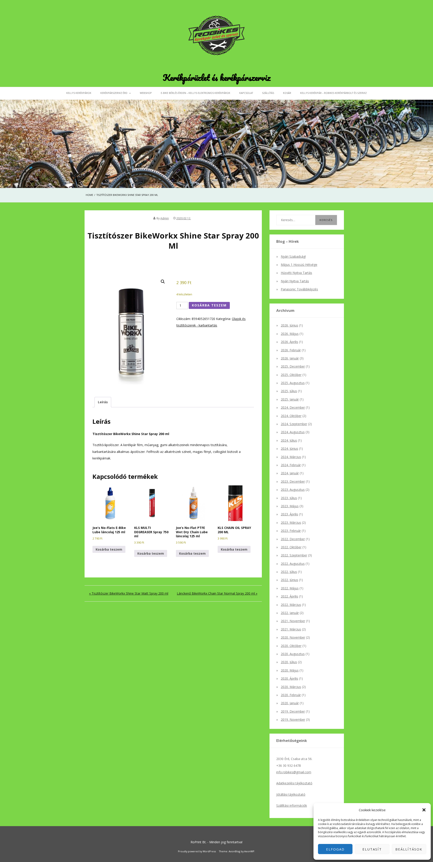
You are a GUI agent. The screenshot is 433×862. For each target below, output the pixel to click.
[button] (424, 810)
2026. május (290, 333)
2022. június (289, 580)
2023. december (293, 481)
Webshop (146, 93)
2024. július (289, 440)
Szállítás (268, 93)
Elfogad (335, 849)
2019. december (293, 711)
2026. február (291, 350)
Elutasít (372, 849)
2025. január (290, 399)
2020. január (290, 703)
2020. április (289, 678)
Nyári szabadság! (293, 256)
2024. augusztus (293, 432)
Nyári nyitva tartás (295, 281)
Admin (164, 218)
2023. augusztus (293, 489)
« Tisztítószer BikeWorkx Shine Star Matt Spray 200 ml (128, 593)
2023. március (291, 522)
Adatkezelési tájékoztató (294, 783)
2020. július (289, 662)
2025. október (291, 375)
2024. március (291, 457)
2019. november (293, 719)
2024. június (289, 448)
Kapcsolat (246, 93)
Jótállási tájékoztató (290, 794)
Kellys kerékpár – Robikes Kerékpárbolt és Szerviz (333, 93)
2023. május (290, 506)
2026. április (289, 342)
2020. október (291, 646)
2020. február (291, 695)
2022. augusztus (293, 563)
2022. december (293, 539)
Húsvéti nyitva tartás (296, 273)
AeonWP (249, 851)
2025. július (289, 391)
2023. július (289, 498)
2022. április (289, 596)
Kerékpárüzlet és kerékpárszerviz (216, 77)
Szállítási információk (291, 805)
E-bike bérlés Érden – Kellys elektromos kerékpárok (195, 93)
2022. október (291, 547)
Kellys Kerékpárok (78, 93)
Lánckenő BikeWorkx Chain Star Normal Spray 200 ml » (217, 593)
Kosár (287, 93)
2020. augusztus (293, 654)
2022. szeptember (294, 555)
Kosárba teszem (209, 305)
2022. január (290, 613)
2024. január (290, 473)
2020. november (293, 637)
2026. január (290, 358)
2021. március (291, 629)
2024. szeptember (294, 424)
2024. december (293, 407)
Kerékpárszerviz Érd (113, 93)
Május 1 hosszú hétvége (299, 264)
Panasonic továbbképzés (299, 289)
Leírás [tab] (103, 402)
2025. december (293, 366)
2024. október (291, 416)
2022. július (289, 572)
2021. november (293, 621)
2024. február (291, 465)
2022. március (291, 604)
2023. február (291, 530)
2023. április (289, 514)
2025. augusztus (293, 383)
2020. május (290, 670)
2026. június (289, 325)
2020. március (291, 687)
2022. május (290, 588)
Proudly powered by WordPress (197, 851)
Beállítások (408, 849)
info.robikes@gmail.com (293, 772)
